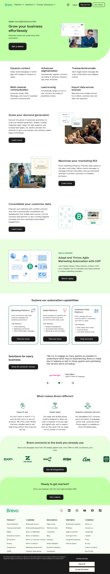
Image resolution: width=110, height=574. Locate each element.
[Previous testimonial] (48, 382)
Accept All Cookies (82, 569)
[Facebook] (92, 511)
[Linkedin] (69, 511)
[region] (55, 564)
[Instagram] (77, 511)
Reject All (82, 564)
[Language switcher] (68, 4)
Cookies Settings (82, 558)
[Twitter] (61, 511)
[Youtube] (85, 511)
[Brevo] (8, 5)
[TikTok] (100, 511)
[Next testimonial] (72, 382)
